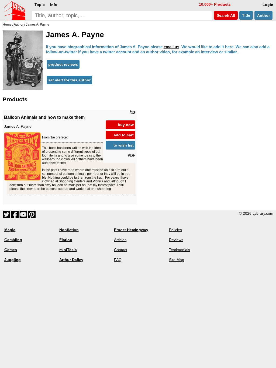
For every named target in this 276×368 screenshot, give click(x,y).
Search (225, 15)
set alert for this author (69, 80)
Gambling (13, 240)
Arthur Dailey (71, 260)
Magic (9, 230)
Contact (120, 250)
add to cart (124, 135)
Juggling (12, 260)
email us (171, 46)
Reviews (176, 240)
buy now (126, 125)
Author (263, 15)
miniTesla (68, 250)
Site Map (176, 260)
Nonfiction (69, 230)
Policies (175, 230)
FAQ (118, 260)
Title (246, 15)
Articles (120, 240)
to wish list (123, 145)
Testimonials (179, 250)
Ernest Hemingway (131, 230)
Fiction (65, 240)
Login (268, 4)
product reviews (63, 64)
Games (10, 250)
